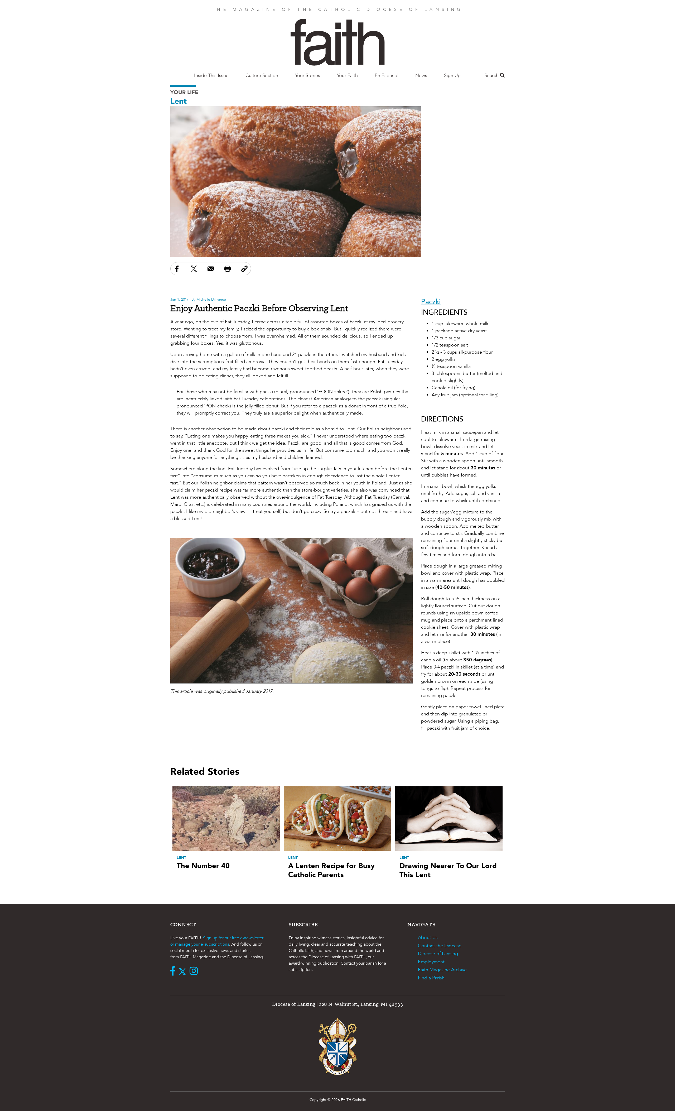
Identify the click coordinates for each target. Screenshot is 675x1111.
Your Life (184, 92)
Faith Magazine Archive (442, 969)
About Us (428, 937)
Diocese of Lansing (438, 953)
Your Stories (307, 75)
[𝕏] (184, 971)
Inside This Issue (211, 75)
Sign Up (452, 75)
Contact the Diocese (439, 945)
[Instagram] (195, 971)
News (421, 75)
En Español (386, 75)
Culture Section (261, 75)
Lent (178, 101)
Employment (431, 962)
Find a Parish (431, 978)
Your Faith (347, 75)
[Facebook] (174, 971)
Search (492, 75)
